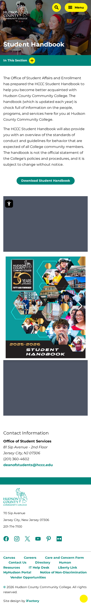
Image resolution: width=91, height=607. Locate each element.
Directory (42, 562)
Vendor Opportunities (28, 577)
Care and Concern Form (64, 558)
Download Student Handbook (45, 181)
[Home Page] (16, 10)
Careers (30, 558)
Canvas (9, 558)
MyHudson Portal (17, 572)
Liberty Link (67, 567)
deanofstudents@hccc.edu (28, 465)
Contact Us (17, 562)
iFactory (32, 601)
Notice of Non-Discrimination (63, 572)
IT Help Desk (39, 567)
